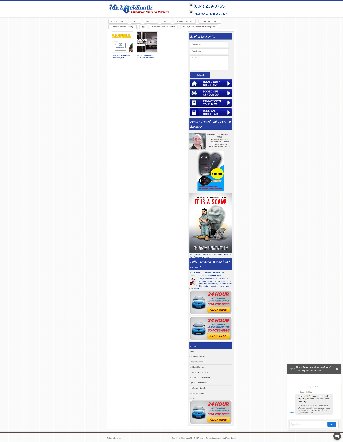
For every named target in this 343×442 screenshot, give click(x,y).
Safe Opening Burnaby (197, 388)
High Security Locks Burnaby (199, 378)
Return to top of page (114, 438)
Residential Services (196, 367)
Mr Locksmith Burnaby (145, 9)
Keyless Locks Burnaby (197, 383)
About (134, 21)
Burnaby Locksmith (116, 21)
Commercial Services (197, 357)
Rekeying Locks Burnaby (198, 372)
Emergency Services (196, 362)
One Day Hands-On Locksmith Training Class (199, 27)
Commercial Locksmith (208, 21)
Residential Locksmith (183, 21)
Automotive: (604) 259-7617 (210, 13)
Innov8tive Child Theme (194, 438)
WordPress (226, 438)
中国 (143, 27)
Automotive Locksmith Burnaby (121, 27)
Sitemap (192, 351)
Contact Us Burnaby (196, 393)
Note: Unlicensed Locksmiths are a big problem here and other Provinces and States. (210, 256)
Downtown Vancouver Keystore (163, 27)
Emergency (149, 21)
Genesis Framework (213, 438)
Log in (233, 438)
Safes (164, 21)
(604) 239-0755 (209, 6)
